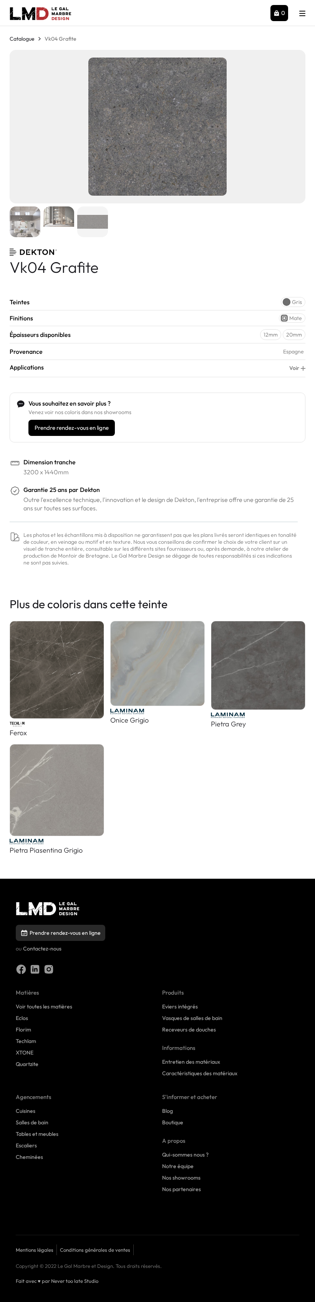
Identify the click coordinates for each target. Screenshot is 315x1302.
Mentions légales (34, 1250)
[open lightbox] (157, 126)
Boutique (172, 1122)
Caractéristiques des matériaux (199, 1073)
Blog (167, 1110)
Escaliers (26, 1145)
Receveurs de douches (189, 1029)
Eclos (22, 1018)
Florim (23, 1029)
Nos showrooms (181, 1177)
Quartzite (27, 1064)
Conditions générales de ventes (95, 1250)
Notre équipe (178, 1166)
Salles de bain (32, 1122)
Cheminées (29, 1156)
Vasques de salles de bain (192, 1018)
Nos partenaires (181, 1189)
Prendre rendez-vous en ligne (72, 427)
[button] (279, 13)
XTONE (24, 1052)
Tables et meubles (37, 1133)
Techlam (26, 1041)
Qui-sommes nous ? (185, 1154)
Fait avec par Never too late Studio (57, 1281)
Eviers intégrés (180, 1006)
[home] (40, 13)
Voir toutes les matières (44, 1006)
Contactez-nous (42, 948)
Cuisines (25, 1110)
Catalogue (22, 38)
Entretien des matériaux (191, 1061)
